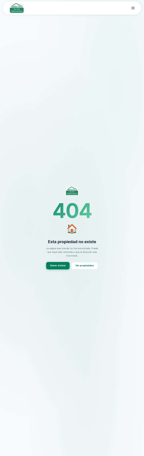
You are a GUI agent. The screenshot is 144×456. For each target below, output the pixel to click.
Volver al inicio (58, 265)
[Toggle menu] (133, 8)
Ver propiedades (85, 265)
